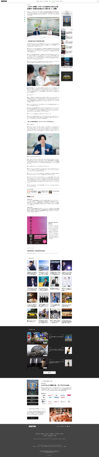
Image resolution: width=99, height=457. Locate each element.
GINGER (49, 445)
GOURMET (46, 1)
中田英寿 (62, 390)
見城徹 (65, 390)
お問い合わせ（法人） (60, 446)
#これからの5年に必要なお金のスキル (40, 250)
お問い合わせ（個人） (54, 446)
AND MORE (34, 253)
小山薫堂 (59, 390)
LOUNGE (61, 1)
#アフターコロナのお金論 (31, 250)
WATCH (41, 1)
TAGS (55, 435)
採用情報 (65, 446)
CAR (43, 1)
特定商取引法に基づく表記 (48, 446)
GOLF (50, 1)
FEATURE (57, 1)
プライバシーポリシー (38, 446)
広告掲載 (34, 446)
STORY (61, 433)
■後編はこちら (30, 196)
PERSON (38, 1)
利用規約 (43, 446)
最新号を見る (33, 397)
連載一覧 (49, 372)
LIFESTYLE (53, 1)
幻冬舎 (60, 445)
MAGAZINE (50, 435)
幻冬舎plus (52, 445)
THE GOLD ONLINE (56, 445)
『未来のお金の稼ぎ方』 (49, 11)
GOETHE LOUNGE (40, 445)
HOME (28, 253)
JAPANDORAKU (45, 445)
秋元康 (56, 390)
